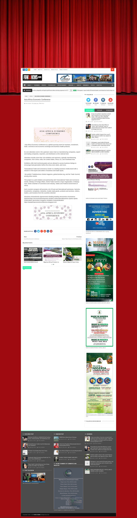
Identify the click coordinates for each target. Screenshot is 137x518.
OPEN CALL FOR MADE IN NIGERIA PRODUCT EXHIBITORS (53, 262)
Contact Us (47, 69)
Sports (44, 85)
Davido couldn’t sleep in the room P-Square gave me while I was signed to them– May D (101, 136)
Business (36, 85)
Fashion (71, 85)
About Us (40, 69)
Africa (31, 96)
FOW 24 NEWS (37, 514)
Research (86, 85)
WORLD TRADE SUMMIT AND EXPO (68, 457)
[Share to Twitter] (27, 259)
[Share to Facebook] (25, 259)
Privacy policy (54, 69)
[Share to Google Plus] (29, 259)
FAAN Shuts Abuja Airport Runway (67, 437)
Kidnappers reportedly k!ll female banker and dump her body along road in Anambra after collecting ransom (88, 90)
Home (35, 69)
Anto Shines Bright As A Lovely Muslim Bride (70, 450)
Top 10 (92, 85)
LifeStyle (99, 85)
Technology (51, 85)
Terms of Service (63, 69)
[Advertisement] (47, 11)
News (29, 85)
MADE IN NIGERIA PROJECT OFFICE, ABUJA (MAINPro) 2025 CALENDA (101, 151)
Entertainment (62, 85)
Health (79, 85)
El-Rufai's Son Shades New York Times (37, 450)
